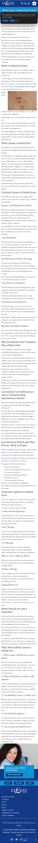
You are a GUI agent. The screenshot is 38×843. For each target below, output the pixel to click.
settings (10, 17)
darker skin (17, 380)
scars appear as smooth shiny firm (17, 84)
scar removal (10, 452)
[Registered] (12, 839)
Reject (12, 20)
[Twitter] (16, 839)
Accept (5, 20)
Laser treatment (6, 531)
